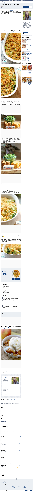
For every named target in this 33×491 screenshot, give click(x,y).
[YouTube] (8, 394)
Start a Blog (29, 485)
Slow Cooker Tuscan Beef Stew (24, 72)
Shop (23, 481)
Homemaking (24, 485)
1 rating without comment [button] (11, 399)
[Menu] (32, 2)
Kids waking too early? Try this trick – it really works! (28, 59)
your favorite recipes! (13, 31)
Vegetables (11, 372)
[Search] (31, 2)
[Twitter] (9, 394)
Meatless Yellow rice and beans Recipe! (30, 84)
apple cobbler (7, 328)
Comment (2, 407)
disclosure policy (11, 10)
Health (13, 486)
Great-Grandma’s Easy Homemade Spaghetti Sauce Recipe (30, 73)
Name (2, 415)
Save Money (13, 487)
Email (2, 418)
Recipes (19, 481)
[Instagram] (5, 394)
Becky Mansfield (5, 6)
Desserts (19, 486)
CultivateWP (31, 490)
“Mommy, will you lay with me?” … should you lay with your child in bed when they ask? (29, 47)
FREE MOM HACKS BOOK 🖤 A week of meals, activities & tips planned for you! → (16, 0)
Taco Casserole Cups (24, 85)
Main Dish (19, 485)
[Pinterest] (4, 394)
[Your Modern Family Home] (3, 2)
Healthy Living (24, 487)
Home (13, 481)
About (29, 481)
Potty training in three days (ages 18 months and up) (29, 54)
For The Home (14, 485)
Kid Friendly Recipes (7, 372)
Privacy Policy (26, 490)
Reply (20, 428)
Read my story (25, 31)
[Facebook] (6, 394)
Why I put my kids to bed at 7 (29, 41)
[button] (2, 270)
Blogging (24, 486)
